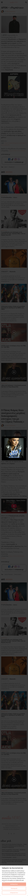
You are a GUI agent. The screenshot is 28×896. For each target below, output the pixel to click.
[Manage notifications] (4, 882)
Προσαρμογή (14, 888)
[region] (14, 880)
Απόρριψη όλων (14, 892)
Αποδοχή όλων (14, 884)
